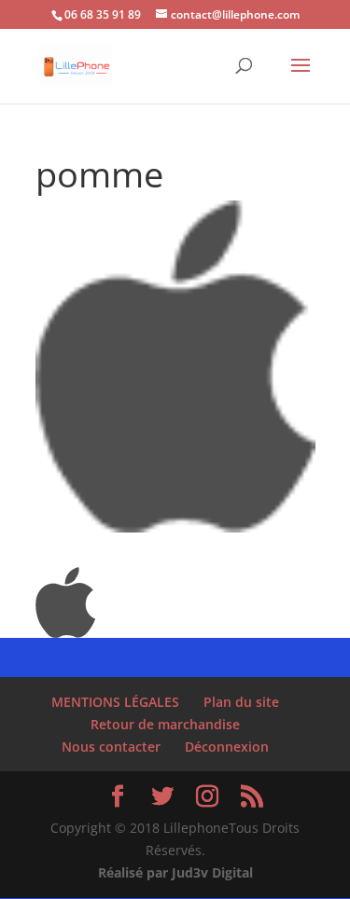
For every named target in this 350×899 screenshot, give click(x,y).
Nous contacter (111, 746)
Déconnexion (227, 746)
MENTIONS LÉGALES (115, 702)
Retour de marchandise (165, 724)
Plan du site (241, 702)
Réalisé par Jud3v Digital (175, 872)
